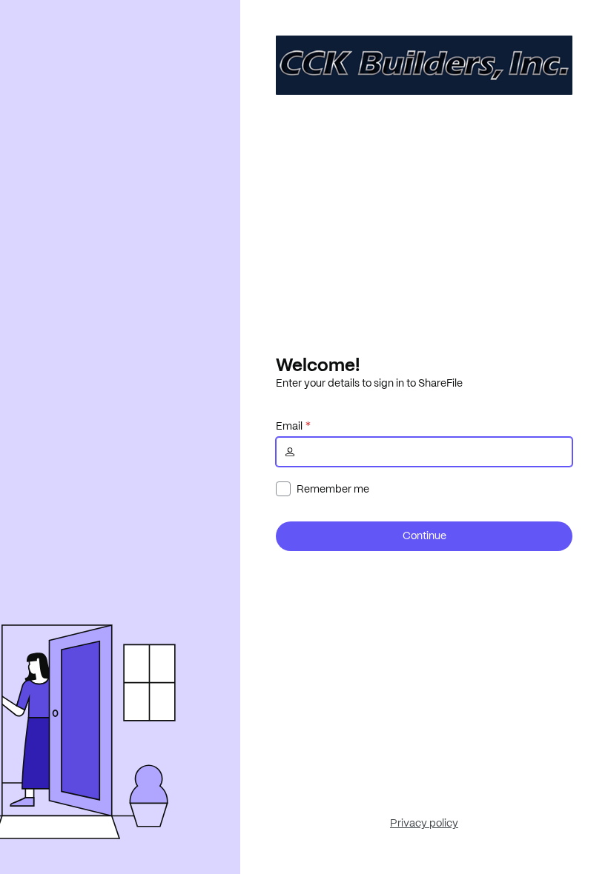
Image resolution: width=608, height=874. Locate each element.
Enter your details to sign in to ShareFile (369, 383)
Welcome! (318, 364)
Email (289, 426)
